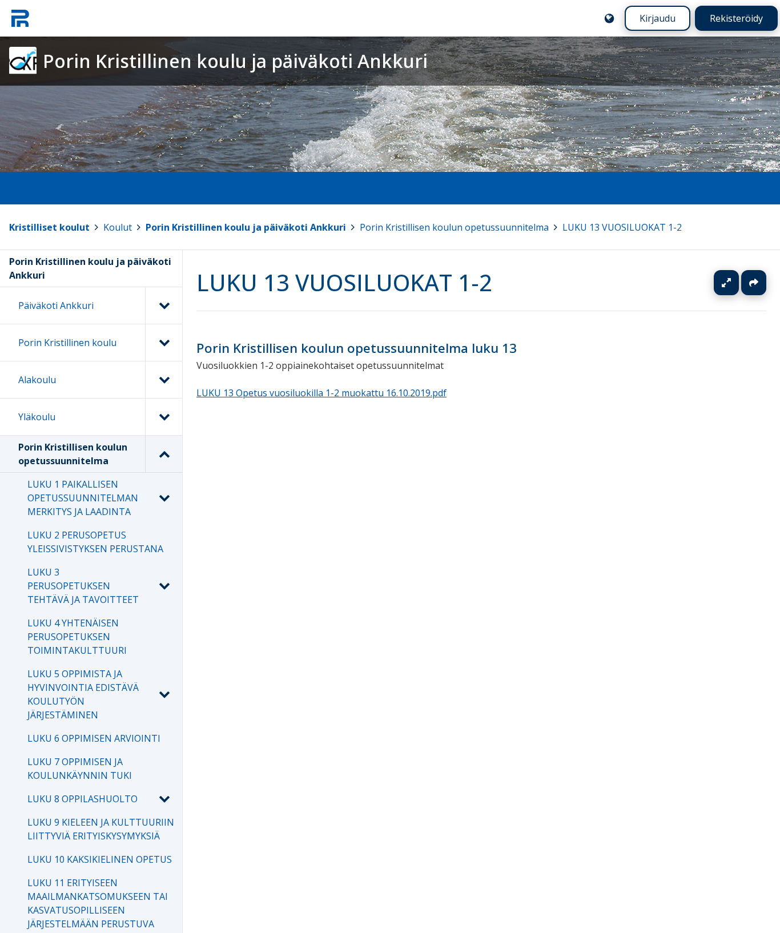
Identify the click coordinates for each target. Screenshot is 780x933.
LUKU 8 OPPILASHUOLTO (82, 799)
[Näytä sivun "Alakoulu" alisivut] (163, 379)
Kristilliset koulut (49, 227)
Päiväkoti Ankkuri (56, 305)
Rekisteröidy (736, 18)
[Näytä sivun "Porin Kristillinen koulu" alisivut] (163, 342)
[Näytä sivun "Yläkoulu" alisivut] (163, 417)
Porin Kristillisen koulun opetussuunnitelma (454, 227)
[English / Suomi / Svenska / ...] (609, 18)
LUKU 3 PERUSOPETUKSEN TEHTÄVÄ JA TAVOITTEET (83, 586)
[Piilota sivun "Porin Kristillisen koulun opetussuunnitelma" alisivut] (163, 454)
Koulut (117, 227)
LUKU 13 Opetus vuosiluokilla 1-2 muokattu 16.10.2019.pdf (321, 393)
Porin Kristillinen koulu (67, 342)
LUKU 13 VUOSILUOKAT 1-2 (622, 227)
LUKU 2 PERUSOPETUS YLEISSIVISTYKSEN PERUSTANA (95, 542)
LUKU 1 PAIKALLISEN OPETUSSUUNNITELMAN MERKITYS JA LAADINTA (82, 498)
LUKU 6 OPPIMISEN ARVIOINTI (93, 738)
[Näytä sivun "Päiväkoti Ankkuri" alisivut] (163, 305)
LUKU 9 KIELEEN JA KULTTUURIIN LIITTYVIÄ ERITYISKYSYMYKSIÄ (100, 829)
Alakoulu (37, 379)
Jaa (753, 282)
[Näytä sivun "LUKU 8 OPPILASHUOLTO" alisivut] (164, 798)
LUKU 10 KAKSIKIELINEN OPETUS (99, 859)
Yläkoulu (36, 417)
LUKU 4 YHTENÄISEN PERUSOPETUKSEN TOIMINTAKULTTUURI (77, 637)
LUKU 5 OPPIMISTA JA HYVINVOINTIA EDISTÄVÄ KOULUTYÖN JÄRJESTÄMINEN (83, 694)
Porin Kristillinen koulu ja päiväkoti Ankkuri (246, 227)
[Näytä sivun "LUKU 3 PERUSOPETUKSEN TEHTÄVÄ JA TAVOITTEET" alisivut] (164, 586)
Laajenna (737, 282)
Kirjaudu (658, 18)
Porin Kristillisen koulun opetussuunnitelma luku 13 (356, 348)
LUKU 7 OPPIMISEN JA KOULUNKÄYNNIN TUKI (79, 768)
